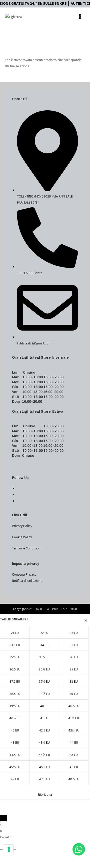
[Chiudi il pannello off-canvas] (3, 818)
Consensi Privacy (24, 574)
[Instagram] (18, 494)
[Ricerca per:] (79, 35)
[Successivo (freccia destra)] (6, 856)
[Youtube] (18, 501)
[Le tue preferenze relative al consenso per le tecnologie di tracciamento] (9, 849)
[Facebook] (18, 488)
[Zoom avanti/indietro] (2, 849)
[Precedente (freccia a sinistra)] (2, 856)
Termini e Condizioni (26, 548)
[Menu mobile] (83, 16)
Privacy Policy (22, 526)
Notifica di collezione (27, 580)
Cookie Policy (22, 537)
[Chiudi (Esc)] (14, 849)
